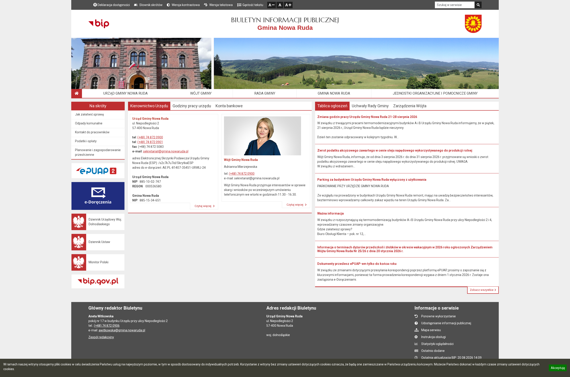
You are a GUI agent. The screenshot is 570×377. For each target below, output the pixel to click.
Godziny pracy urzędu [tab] (192, 105)
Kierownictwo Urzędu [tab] (149, 105)
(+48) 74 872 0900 (150, 137)
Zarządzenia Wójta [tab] (409, 105)
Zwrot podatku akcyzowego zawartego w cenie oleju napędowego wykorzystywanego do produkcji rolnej (394, 150)
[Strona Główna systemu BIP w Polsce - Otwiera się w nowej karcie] (98, 23)
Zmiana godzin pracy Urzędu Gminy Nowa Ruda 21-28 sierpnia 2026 (367, 117)
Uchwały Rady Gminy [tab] (370, 105)
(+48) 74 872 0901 (150, 142)
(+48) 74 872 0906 (107, 325)
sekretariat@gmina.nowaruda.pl (165, 151)
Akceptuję (558, 368)
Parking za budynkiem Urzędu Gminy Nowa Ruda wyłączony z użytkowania (371, 179)
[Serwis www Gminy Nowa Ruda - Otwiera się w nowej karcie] (473, 24)
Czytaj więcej (203, 206)
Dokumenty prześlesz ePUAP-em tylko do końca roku (357, 264)
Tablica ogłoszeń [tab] (332, 105)
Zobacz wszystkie (481, 290)
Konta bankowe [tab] (229, 105)
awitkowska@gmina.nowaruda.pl (122, 330)
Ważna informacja (330, 213)
